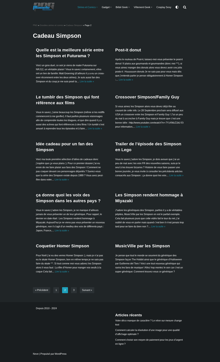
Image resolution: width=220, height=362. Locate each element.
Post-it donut (128, 50)
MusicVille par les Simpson (142, 246)
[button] (97, 7)
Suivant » (87, 290)
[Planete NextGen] (44, 7)
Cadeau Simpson (74, 25)
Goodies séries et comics (52, 25)
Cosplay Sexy (163, 7)
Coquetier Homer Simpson (62, 246)
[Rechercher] (184, 7)
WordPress (60, 354)
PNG (35, 25)
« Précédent (41, 290)
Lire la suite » (87, 81)
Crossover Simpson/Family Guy (147, 97)
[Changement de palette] (177, 7)
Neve (36, 354)
